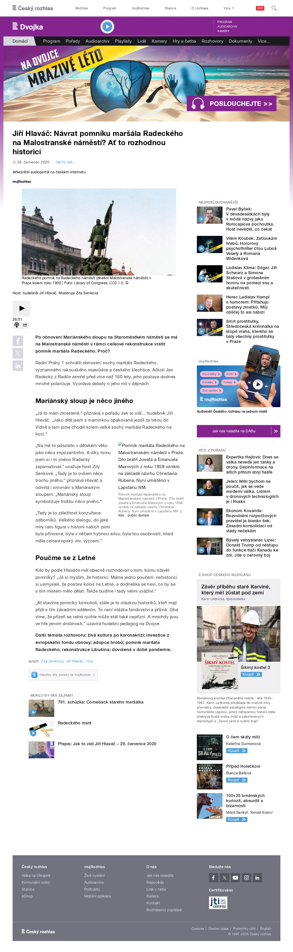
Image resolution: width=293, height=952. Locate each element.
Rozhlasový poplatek (164, 910)
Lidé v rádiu (156, 889)
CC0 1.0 (116, 283)
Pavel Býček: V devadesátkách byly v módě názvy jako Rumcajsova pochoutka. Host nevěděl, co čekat (250, 219)
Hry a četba (184, 41)
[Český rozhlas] (33, 8)
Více (264, 41)
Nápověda (155, 882)
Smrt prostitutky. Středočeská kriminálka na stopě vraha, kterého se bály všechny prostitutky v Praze (252, 331)
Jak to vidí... (65, 162)
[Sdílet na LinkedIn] (18, 365)
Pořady (73, 41)
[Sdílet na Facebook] (18, 341)
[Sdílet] (25, 325)
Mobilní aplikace (97, 896)
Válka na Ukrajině (36, 875)
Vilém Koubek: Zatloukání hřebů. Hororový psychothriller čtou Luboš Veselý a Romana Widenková (251, 248)
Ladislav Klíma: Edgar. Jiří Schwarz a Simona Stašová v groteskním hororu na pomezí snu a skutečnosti (251, 277)
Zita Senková (52, 661)
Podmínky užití (244, 928)
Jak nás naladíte (160, 875)
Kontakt (153, 903)
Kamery (223, 31)
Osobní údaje (219, 928)
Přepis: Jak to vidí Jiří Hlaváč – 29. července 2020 (107, 743)
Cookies (198, 928)
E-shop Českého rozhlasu (225, 575)
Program (109, 8)
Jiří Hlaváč (74, 661)
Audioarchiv (227, 26)
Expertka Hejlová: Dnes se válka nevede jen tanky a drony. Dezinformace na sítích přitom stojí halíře (252, 465)
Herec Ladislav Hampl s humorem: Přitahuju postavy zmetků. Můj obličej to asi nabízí (248, 305)
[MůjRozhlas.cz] (22, 182)
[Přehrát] (21, 309)
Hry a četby (209, 374)
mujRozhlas (140, 8)
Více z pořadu (212, 450)
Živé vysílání (209, 390)
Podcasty (92, 889)
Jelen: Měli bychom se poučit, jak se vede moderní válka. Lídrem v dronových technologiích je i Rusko (252, 491)
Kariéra (152, 896)
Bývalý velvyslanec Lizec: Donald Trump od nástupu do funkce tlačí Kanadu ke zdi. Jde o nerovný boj (252, 547)
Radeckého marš (75, 722)
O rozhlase (200, 8)
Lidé (142, 41)
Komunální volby (36, 882)
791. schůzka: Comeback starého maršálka (101, 702)
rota (89, 661)
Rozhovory (212, 41)
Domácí (20, 41)
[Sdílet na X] (18, 353)
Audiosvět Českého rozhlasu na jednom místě (232, 411)
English (265, 928)
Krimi (230, 374)
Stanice (170, 8)
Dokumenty (240, 41)
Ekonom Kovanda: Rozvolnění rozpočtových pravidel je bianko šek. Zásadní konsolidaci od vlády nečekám (251, 520)
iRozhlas (81, 8)
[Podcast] (17, 325)
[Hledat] (274, 8)
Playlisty (123, 41)
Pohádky (207, 382)
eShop (27, 896)
